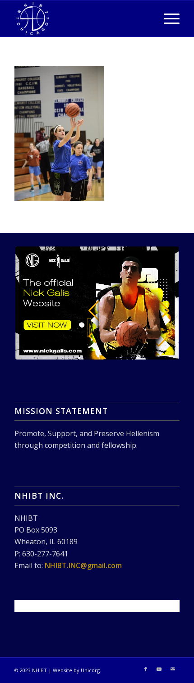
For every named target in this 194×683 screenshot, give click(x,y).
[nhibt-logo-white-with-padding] (80, 18)
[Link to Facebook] (145, 669)
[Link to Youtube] (159, 669)
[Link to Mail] (173, 669)
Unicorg (90, 670)
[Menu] (167, 18)
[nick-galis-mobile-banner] (96, 303)
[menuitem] (167, 18)
